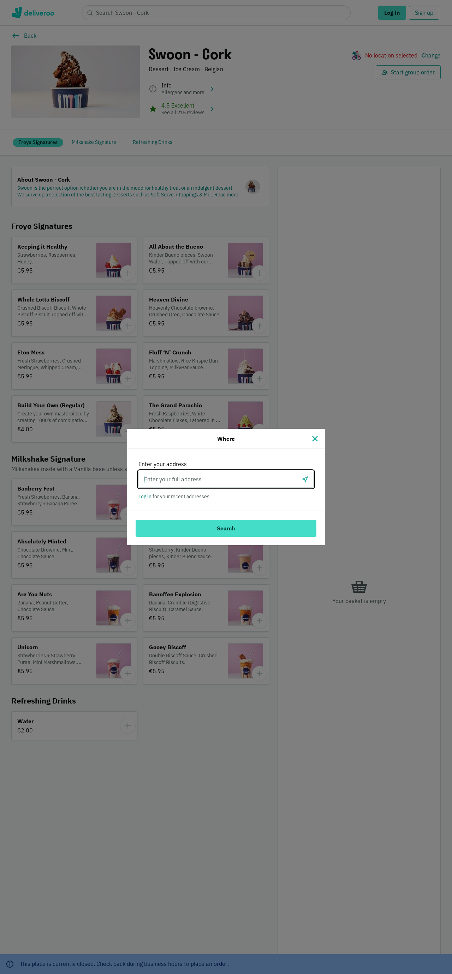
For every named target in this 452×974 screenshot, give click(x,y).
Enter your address (162, 464)
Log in (144, 496)
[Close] (315, 438)
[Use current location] (305, 479)
